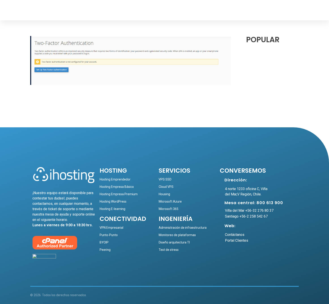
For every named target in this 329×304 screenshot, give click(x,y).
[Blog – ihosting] (46, 11)
